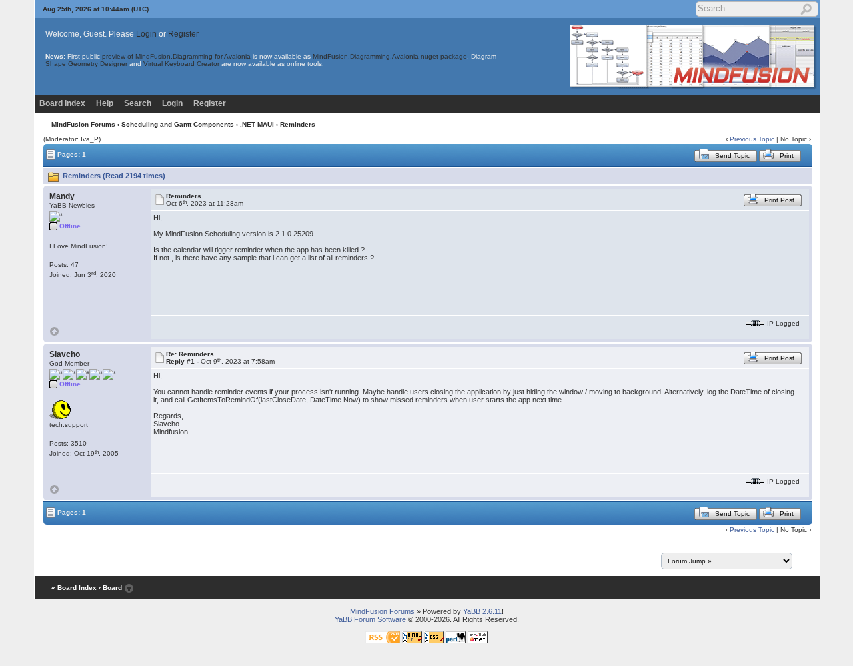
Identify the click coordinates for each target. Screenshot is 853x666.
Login (146, 34)
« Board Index (74, 587)
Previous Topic (752, 139)
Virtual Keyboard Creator (181, 63)
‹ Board (110, 587)
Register (183, 34)
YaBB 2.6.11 (482, 611)
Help (104, 103)
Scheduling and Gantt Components (177, 124)
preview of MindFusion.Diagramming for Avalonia (176, 56)
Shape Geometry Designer (86, 63)
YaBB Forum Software (370, 619)
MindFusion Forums (83, 124)
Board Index (62, 103)
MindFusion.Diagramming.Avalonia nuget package (390, 56)
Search (137, 103)
